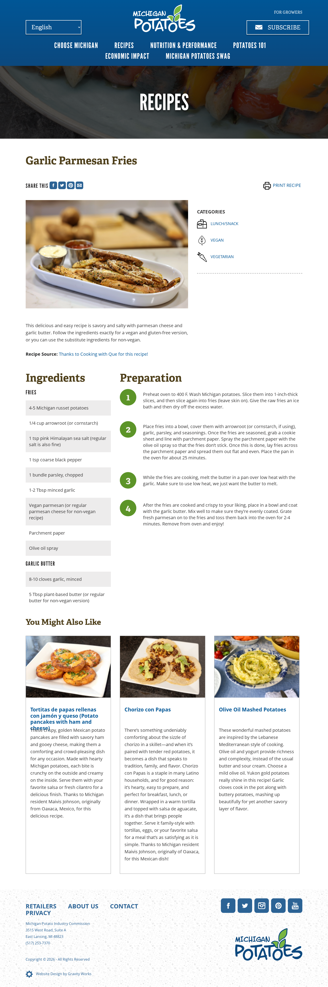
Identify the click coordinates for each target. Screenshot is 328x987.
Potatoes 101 (249, 45)
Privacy (38, 913)
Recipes (124, 45)
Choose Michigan (76, 45)
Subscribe (283, 27)
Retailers (41, 906)
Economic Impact (127, 56)
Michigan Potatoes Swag (198, 56)
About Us (83, 906)
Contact (124, 906)
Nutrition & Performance (183, 45)
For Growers (288, 12)
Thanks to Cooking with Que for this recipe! (103, 354)
